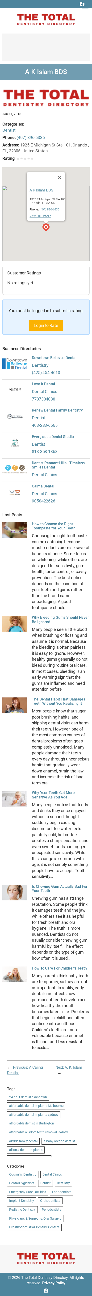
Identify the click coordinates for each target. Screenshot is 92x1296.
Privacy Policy (54, 1283)
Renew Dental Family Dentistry (57, 410)
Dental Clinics (44, 391)
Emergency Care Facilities (27, 1192)
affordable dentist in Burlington (31, 1123)
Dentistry (40, 365)
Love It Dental (43, 384)
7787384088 (43, 399)
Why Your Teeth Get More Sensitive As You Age (53, 795)
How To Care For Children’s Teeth (59, 968)
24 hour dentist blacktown (28, 1097)
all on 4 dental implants (25, 1150)
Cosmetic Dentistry (22, 1174)
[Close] (59, 177)
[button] (46, 228)
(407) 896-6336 (31, 137)
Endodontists (61, 1192)
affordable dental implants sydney (33, 1114)
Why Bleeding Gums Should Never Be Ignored (60, 619)
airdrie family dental (23, 1141)
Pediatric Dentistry (22, 1209)
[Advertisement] (46, 49)
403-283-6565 (45, 425)
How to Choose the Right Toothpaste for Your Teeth (53, 526)
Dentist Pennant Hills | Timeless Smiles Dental (58, 465)
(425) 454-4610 (46, 372)
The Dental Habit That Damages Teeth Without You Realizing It (58, 701)
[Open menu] (85, 5)
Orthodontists (50, 1200)
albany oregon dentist (59, 1141)
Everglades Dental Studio (53, 437)
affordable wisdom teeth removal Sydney (38, 1132)
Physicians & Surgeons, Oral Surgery (35, 1218)
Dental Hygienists (21, 1183)
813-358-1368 (45, 451)
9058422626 (43, 500)
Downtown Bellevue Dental (54, 358)
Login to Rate (46, 325)
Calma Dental (43, 486)
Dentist (9, 130)
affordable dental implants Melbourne (36, 1106)
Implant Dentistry (21, 1200)
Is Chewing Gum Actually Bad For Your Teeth (60, 888)
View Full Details (40, 216)
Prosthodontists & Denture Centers (34, 1227)
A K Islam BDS (41, 190)
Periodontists (51, 1209)
